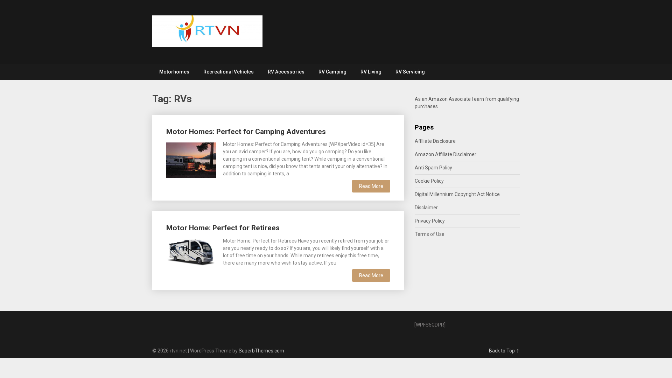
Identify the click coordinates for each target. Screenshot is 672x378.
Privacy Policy (430, 221)
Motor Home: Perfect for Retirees (223, 228)
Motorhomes (174, 72)
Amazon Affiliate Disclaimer (445, 154)
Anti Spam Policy (433, 167)
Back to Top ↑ (504, 351)
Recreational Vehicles (228, 72)
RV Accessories (286, 72)
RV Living (371, 72)
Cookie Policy (429, 181)
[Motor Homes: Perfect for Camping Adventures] (191, 159)
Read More (371, 186)
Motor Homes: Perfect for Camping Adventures (246, 131)
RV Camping (332, 72)
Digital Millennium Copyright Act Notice (457, 194)
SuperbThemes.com (261, 351)
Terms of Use (429, 234)
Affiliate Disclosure (435, 141)
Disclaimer (426, 207)
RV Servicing (410, 72)
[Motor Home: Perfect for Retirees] (191, 251)
